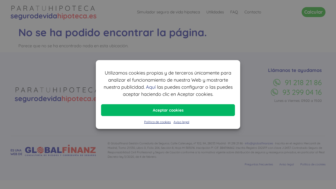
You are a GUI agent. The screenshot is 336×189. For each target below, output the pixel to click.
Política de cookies (157, 122)
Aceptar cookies (168, 110)
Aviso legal (181, 122)
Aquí (151, 87)
